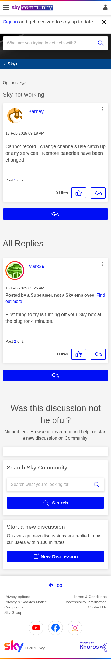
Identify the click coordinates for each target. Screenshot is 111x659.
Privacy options (17, 596)
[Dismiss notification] (104, 22)
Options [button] (10, 82)
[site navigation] (6, 7)
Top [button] (58, 585)
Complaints (13, 607)
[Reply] (98, 193)
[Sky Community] (33, 8)
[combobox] (50, 43)
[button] (103, 109)
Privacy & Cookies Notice (25, 602)
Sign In (104, 9)
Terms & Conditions (90, 596)
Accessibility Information (86, 602)
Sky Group (13, 612)
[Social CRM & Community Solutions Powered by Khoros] (93, 647)
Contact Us (97, 607)
